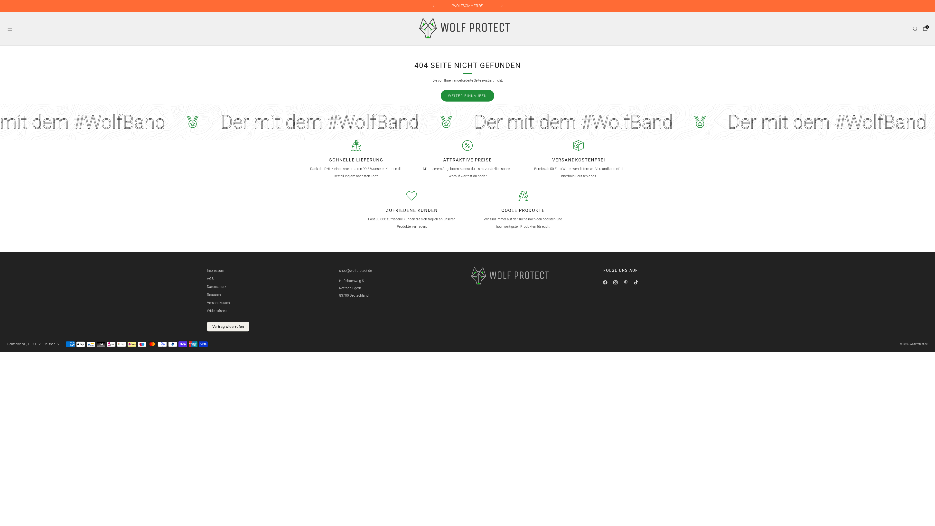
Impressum (215, 270)
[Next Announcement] (502, 6)
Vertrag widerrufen (228, 326)
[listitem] (467, 6)
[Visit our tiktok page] (636, 282)
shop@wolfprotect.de (355, 270)
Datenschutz (216, 287)
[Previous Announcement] (433, 6)
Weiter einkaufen (467, 96)
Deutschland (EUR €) (21, 344)
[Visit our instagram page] (615, 282)
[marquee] (467, 122)
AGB (210, 279)
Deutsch (49, 344)
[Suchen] (915, 28)
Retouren (214, 295)
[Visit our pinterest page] (626, 282)
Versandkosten (218, 303)
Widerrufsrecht (218, 311)
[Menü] (9, 28)
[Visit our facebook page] (605, 282)
